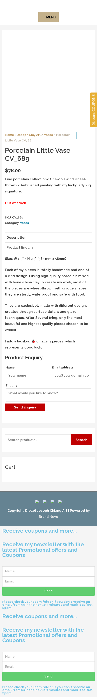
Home (9, 135)
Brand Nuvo (48, 516)
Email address (63, 367)
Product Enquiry (20, 247)
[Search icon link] (48, 6)
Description (16, 237)
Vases (48, 135)
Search (81, 440)
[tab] (48, 238)
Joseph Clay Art (29, 135)
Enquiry (11, 385)
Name (10, 367)
